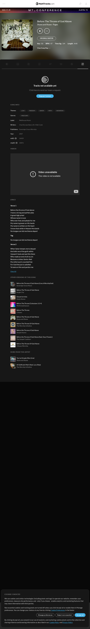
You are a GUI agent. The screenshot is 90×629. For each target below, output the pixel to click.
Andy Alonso (21, 299)
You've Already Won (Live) (25, 358)
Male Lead (24, 115)
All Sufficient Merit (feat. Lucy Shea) (29, 365)
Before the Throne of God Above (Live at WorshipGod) (35, 283)
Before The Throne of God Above (28, 290)
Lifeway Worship (22, 346)
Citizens (19, 312)
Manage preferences (45, 615)
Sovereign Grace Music (24, 286)
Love (22, 110)
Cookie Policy (54, 622)
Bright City (20, 292)
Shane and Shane (44, 24)
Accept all (80, 615)
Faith (50, 110)
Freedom (32, 110)
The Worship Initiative (24, 326)
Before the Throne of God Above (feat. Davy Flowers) (34, 337)
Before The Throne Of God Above (28, 323)
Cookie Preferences (58, 610)
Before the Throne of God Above (28, 330)
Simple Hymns (21, 332)
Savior (42, 110)
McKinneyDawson (23, 306)
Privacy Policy (67, 622)
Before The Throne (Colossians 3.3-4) (29, 303)
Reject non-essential (64, 615)
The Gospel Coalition (24, 339)
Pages (55, 24)
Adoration (59, 110)
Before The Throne (23, 310)
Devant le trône (22, 297)
